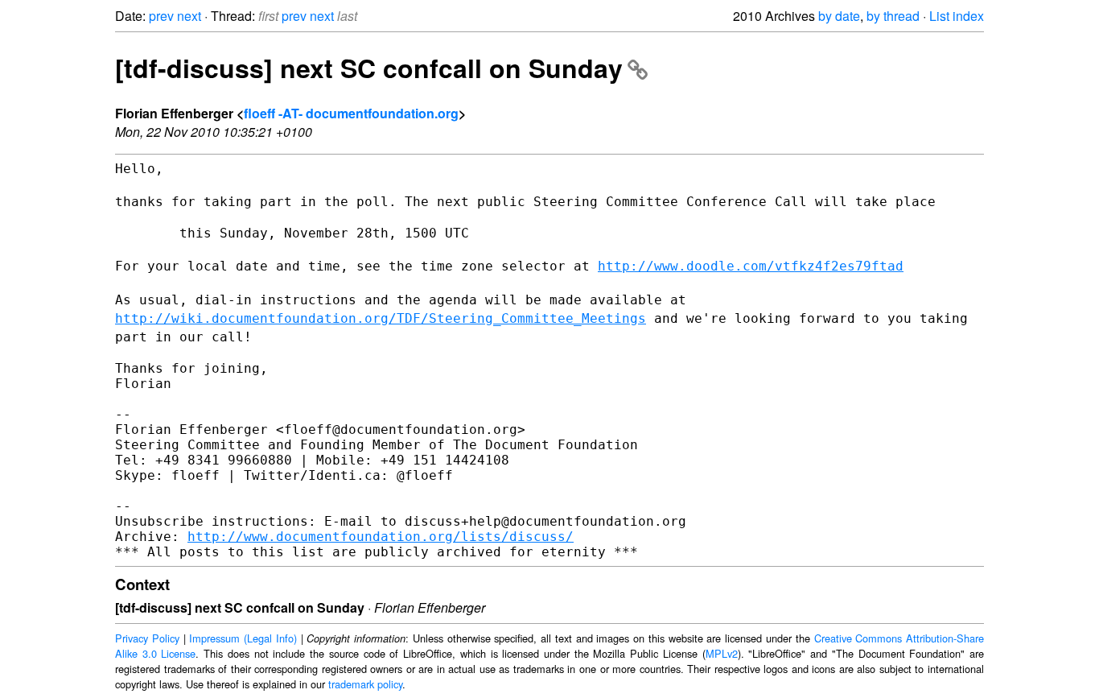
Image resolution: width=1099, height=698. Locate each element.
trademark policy (365, 684)
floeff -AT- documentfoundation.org (351, 113)
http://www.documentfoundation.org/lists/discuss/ (380, 536)
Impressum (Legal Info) (243, 638)
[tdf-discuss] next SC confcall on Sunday (369, 67)
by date (839, 15)
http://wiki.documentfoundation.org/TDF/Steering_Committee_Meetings (380, 318)
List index (956, 15)
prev (161, 15)
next (189, 15)
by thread (893, 15)
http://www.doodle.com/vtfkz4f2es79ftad (750, 266)
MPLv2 (722, 653)
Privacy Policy (147, 638)
